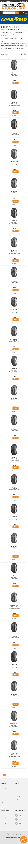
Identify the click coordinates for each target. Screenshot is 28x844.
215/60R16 (14, 518)
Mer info (14, 86)
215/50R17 (14, 488)
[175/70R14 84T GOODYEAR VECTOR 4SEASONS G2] (14, 420)
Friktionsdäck (10, 34)
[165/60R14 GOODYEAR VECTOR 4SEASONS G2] (14, 124)
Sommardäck (4, 34)
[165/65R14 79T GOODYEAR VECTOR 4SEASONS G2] (14, 538)
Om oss (3, 796)
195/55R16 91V (14, 695)
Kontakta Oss (4, 794)
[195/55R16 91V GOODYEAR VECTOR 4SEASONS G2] (14, 686)
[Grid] (22, 55)
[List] (25, 55)
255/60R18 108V (14, 607)
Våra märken (4, 823)
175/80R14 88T (14, 340)
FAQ (2, 802)
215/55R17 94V (14, 755)
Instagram (20, 819)
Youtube (19, 823)
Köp (16, 83)
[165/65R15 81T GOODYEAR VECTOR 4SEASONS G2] (14, 242)
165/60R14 (14, 133)
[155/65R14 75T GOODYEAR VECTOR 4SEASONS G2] (14, 65)
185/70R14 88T (14, 400)
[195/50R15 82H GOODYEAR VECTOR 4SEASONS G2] (14, 153)
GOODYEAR (7, 32)
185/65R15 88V (14, 192)
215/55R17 (14, 577)
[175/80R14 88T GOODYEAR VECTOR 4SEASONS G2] (14, 331)
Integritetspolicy (5, 814)
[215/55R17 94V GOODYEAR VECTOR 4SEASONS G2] (14, 745)
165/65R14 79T (14, 548)
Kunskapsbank (4, 817)
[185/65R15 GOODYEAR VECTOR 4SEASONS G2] (14, 94)
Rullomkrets (4, 820)
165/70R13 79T (14, 311)
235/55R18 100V (14, 725)
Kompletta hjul (19, 788)
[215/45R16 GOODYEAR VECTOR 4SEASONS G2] (14, 627)
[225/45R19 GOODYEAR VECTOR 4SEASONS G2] (14, 656)
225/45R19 (14, 666)
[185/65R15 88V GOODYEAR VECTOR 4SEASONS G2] (14, 183)
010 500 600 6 (7, 1)
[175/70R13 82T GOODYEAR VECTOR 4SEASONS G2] (14, 272)
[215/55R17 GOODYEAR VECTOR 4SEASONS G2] (14, 568)
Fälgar (17, 791)
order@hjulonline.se (7, 788)
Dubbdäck (16, 34)
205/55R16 (14, 222)
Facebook (20, 815)
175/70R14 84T (14, 429)
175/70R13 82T (14, 281)
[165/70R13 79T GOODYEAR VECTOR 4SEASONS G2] (14, 301)
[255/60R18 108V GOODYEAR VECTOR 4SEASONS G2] (14, 597)
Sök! (17, 12)
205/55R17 (14, 459)
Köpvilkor (4, 799)
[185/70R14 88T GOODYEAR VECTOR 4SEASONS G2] (14, 390)
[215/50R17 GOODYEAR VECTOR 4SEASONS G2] (14, 479)
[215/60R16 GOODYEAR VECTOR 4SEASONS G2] (14, 508)
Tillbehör (3, 826)
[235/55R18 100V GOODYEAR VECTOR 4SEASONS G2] (14, 715)
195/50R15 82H (14, 163)
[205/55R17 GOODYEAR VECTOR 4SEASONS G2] (14, 449)
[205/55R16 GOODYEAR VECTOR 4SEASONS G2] (14, 212)
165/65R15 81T (14, 252)
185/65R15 (14, 104)
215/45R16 (14, 636)
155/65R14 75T (14, 74)
